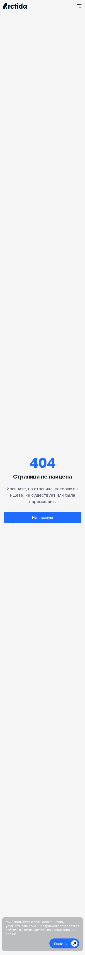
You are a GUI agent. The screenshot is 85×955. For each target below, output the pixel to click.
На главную (42, 517)
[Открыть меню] (79, 6)
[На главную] (15, 6)
